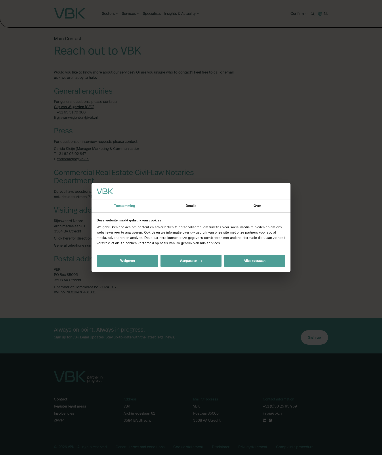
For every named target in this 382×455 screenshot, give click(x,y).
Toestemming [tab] (124, 206)
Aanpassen (188, 260)
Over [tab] (257, 206)
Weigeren (127, 260)
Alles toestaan (254, 260)
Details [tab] (191, 206)
